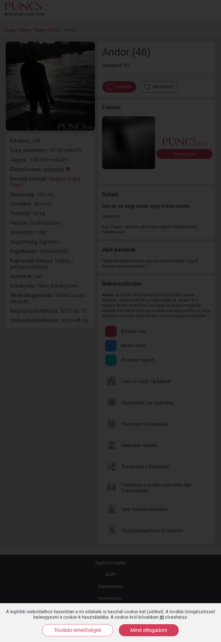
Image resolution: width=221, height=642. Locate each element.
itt (162, 617)
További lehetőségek (77, 630)
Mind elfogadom (148, 630)
